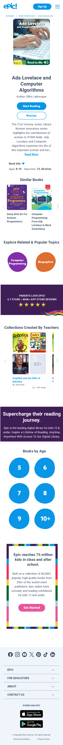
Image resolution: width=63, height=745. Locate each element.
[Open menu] (57, 7)
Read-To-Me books (26, 16)
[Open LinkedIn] (52, 654)
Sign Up (42, 6)
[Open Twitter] (31, 654)
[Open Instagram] (17, 654)
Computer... (10, 16)
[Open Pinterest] (38, 654)
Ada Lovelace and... (46, 16)
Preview (31, 115)
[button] (29, 361)
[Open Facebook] (10, 654)
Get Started (32, 608)
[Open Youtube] (24, 654)
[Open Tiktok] (45, 654)
